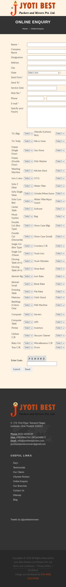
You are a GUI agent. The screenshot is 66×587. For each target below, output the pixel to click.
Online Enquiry (37, 29)
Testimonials (19, 468)
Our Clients (18, 472)
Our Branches (20, 486)
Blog (15, 500)
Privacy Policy (44, 566)
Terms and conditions (23, 566)
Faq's (15, 463)
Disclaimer (33, 570)
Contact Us (18, 491)
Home (25, 29)
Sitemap (17, 495)
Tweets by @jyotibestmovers (25, 520)
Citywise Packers (21, 477)
